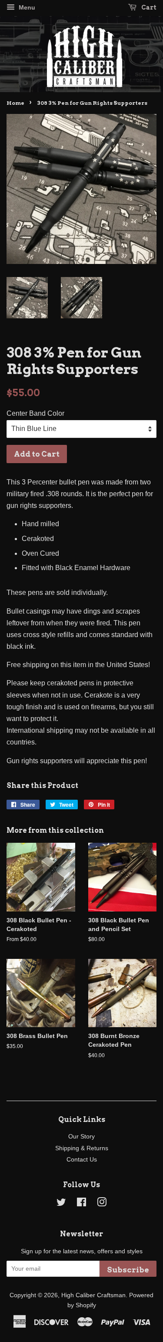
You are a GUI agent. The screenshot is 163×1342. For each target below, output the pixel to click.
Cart (148, 7)
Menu (26, 7)
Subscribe (128, 1269)
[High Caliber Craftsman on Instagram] (101, 1204)
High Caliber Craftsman (93, 1295)
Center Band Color (35, 413)
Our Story (81, 1136)
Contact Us (82, 1159)
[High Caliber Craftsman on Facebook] (81, 1204)
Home (15, 103)
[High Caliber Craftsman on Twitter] (61, 1204)
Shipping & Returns (81, 1148)
